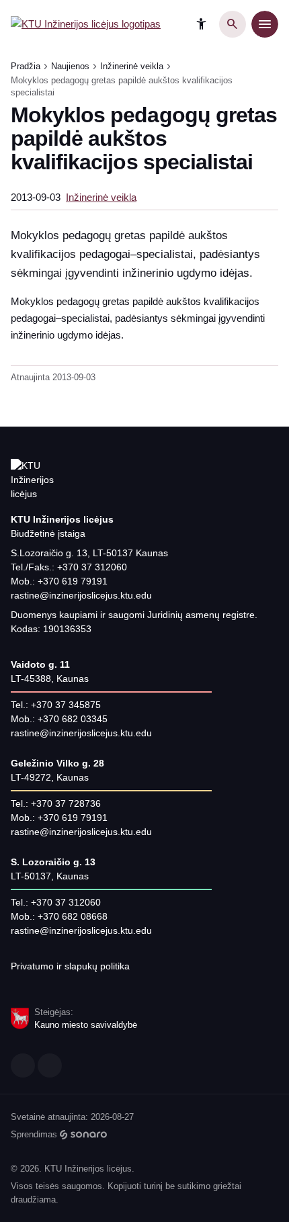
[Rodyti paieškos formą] (232, 24)
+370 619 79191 (73, 581)
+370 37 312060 (92, 567)
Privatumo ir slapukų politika (70, 966)
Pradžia (25, 66)
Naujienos (70, 66)
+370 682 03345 (73, 718)
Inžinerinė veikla (131, 66)
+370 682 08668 (73, 916)
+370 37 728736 (66, 803)
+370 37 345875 (66, 704)
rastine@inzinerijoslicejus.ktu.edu (81, 595)
